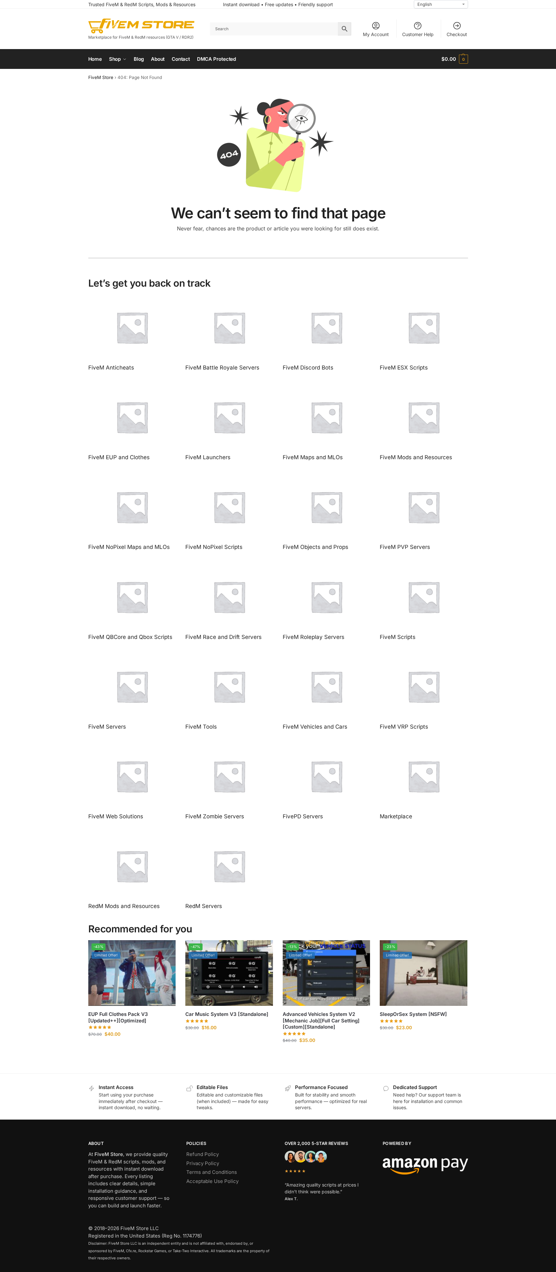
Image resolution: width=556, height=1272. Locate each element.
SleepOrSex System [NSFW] (413, 1014)
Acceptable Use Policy (212, 1181)
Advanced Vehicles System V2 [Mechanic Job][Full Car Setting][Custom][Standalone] (321, 1020)
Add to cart (131, 1047)
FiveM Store (100, 77)
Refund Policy (202, 1154)
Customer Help (418, 34)
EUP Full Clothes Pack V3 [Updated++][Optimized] (118, 1017)
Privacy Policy (202, 1163)
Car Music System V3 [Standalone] (226, 1014)
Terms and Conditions (211, 1172)
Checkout (457, 34)
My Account (376, 34)
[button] (454, 59)
